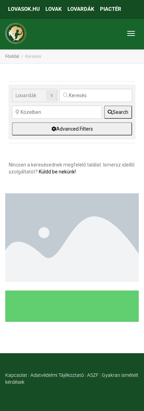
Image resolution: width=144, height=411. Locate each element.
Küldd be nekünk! (57, 172)
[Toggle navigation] (131, 33)
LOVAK (53, 9)
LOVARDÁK (80, 9)
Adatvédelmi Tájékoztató (57, 375)
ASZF (93, 375)
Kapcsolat (16, 375)
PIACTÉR (110, 9)
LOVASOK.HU (24, 9)
